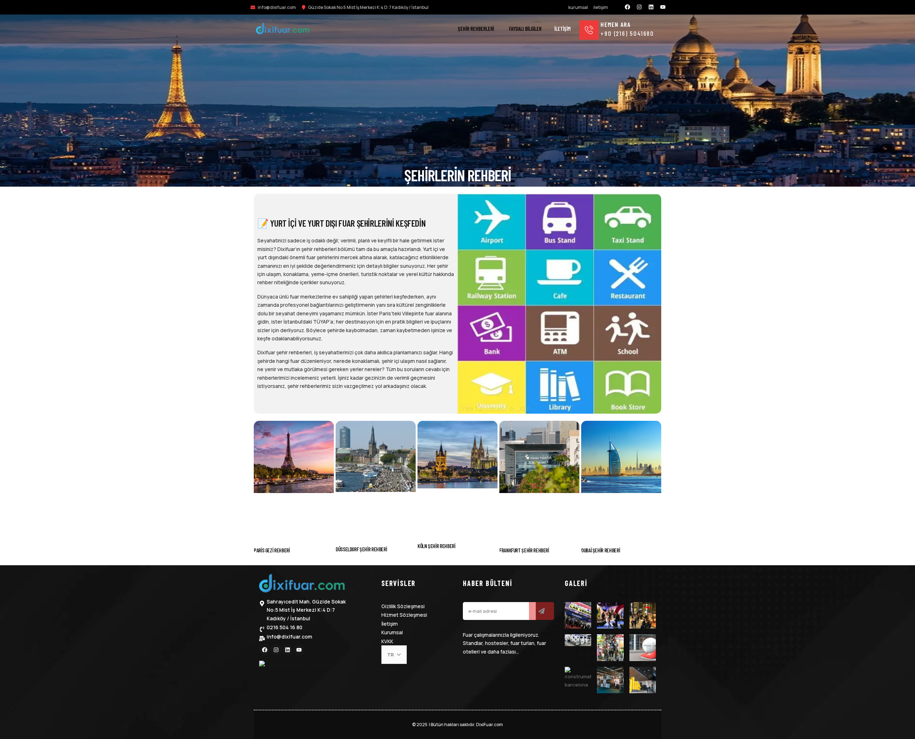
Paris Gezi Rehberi (272, 550)
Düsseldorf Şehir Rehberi (361, 549)
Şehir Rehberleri (476, 28)
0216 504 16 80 (284, 627)
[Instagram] (639, 7)
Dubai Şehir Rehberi (600, 550)
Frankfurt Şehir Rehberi (524, 550)
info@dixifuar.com (289, 636)
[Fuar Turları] (302, 585)
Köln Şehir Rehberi (436, 546)
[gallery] (578, 615)
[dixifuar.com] (283, 30)
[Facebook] (628, 7)
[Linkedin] (651, 7)
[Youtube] (663, 7)
